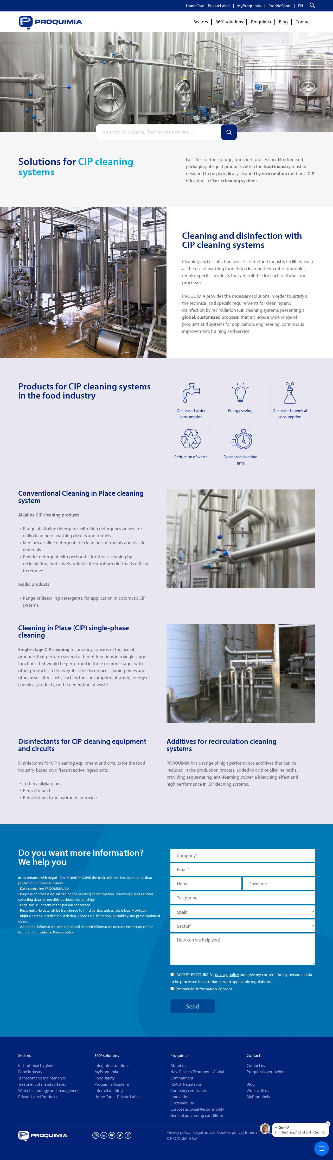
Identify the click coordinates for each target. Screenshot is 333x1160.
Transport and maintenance (42, 1078)
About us (178, 1065)
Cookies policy (231, 1132)
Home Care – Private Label (117, 1096)
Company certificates (188, 1090)
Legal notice (204, 1132)
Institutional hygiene (36, 1065)
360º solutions (229, 22)
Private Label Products (37, 1096)
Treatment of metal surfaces (42, 1084)
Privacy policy (63, 932)
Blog (283, 22)
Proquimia (261, 22)
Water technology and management (49, 1090)
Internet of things (109, 1090)
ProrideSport (279, 6)
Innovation (180, 1096)
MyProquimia (249, 6)
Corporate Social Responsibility (197, 1109)
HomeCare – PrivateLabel (208, 6)
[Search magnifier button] (229, 132)
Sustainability (182, 1102)
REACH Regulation (186, 1084)
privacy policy (227, 974)
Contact (303, 22)
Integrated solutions (111, 1065)
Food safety (104, 1078)
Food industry (30, 1071)
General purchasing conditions (196, 1115)
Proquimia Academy (112, 1084)
